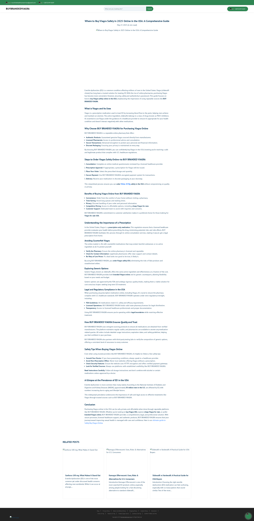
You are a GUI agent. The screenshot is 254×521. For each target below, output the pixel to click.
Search (149, 9)
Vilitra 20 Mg (125, 184)
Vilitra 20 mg (100, 513)
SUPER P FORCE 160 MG (150, 513)
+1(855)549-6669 (48, 3)
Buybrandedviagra (18, 8)
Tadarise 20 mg (111, 513)
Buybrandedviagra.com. (126, 517)
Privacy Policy (106, 511)
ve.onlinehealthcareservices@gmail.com (23, 3)
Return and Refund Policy (119, 511)
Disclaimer (154, 511)
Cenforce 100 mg (136, 513)
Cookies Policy (144, 511)
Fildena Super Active (124, 513)
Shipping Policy (133, 511)
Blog (98, 511)
